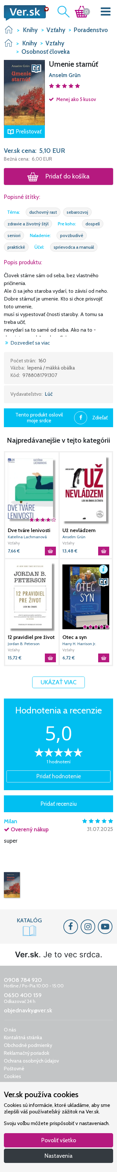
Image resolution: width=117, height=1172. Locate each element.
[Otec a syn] (85, 597)
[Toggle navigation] (105, 13)
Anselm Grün (65, 75)
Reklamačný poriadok (26, 1053)
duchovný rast (43, 212)
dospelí (92, 224)
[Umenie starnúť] (12, 885)
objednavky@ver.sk (28, 1010)
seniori (13, 235)
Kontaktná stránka (23, 1038)
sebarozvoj (77, 212)
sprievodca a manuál (74, 247)
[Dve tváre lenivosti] (32, 490)
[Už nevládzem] (85, 490)
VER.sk (9, 29)
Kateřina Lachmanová (27, 536)
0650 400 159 (23, 995)
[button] (24, 92)
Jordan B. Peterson (24, 643)
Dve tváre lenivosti (29, 530)
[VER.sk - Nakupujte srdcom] (24, 13)
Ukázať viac (58, 682)
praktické (16, 247)
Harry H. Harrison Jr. (79, 643)
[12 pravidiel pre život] (32, 597)
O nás (10, 1030)
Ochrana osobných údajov (31, 1061)
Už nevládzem (79, 530)
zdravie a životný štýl (27, 224)
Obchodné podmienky (28, 1045)
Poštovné (14, 1069)
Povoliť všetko (58, 1140)
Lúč (49, 394)
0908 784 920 (23, 980)
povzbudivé (71, 235)
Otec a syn (74, 637)
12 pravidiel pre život (31, 637)
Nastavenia (58, 1155)
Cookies (12, 1076)
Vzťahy (14, 542)
